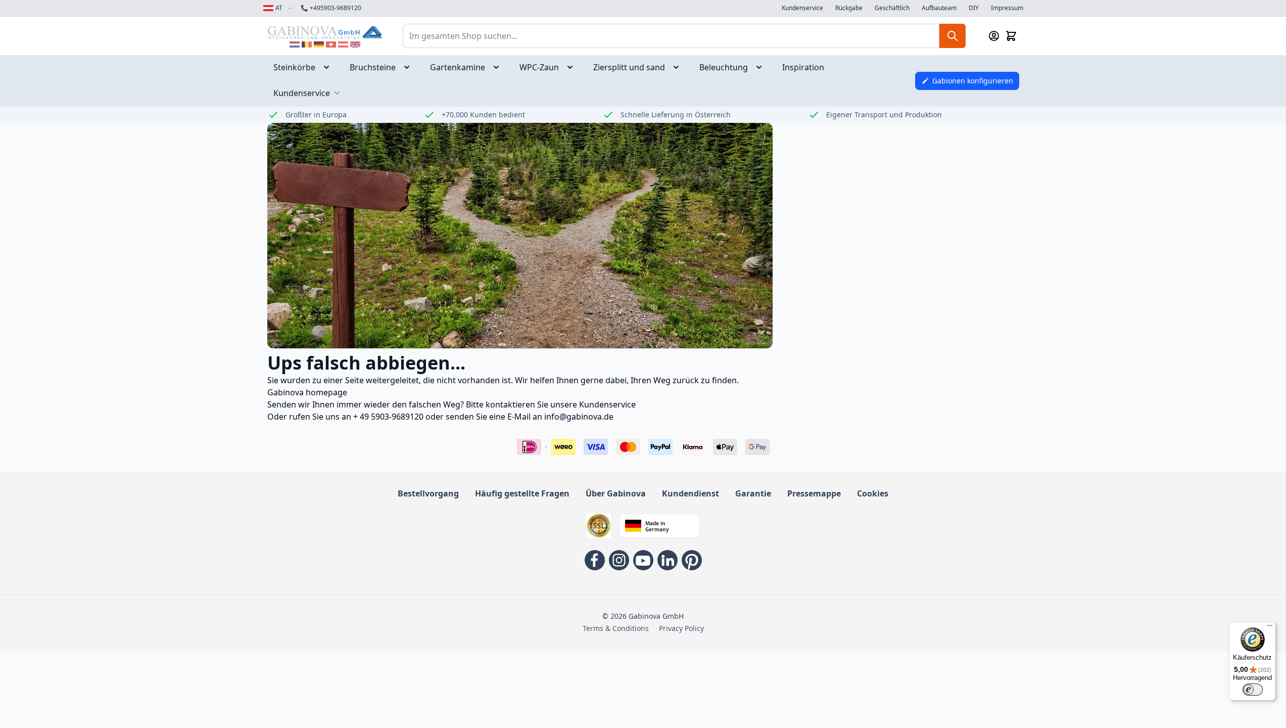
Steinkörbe (294, 67)
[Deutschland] (319, 44)
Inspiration (803, 67)
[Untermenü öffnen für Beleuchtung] (762, 67)
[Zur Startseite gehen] (325, 32)
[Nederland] (295, 44)
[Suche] (952, 36)
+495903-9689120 (331, 8)
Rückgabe (849, 8)
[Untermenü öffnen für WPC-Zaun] (573, 67)
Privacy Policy (681, 628)
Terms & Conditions (616, 628)
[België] (307, 44)
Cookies (872, 493)
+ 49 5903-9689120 (388, 416)
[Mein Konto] (994, 36)
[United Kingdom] (355, 44)
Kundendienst (690, 493)
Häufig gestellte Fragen (522, 493)
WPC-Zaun (539, 67)
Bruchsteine (373, 67)
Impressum (1007, 8)
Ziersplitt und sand (629, 67)
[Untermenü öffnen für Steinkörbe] (329, 67)
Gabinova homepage (307, 392)
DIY (974, 8)
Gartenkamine (457, 67)
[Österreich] (343, 44)
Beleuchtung (723, 67)
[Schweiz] (331, 44)
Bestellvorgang (428, 493)
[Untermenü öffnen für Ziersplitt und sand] (679, 67)
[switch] (1253, 690)
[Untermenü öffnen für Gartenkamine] (499, 67)
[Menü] (1270, 628)
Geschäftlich (892, 8)
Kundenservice (802, 8)
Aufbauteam (939, 8)
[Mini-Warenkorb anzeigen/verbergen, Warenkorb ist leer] (1011, 36)
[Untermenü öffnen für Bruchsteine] (410, 67)
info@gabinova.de (578, 416)
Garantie (753, 493)
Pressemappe (814, 493)
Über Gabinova (616, 493)
